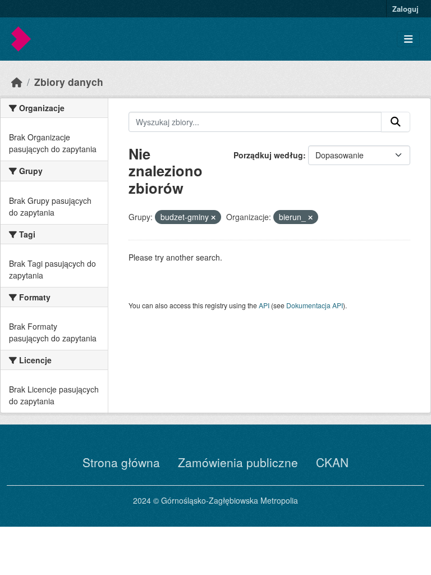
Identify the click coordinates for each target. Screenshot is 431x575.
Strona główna (121, 462)
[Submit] (395, 122)
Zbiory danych (68, 82)
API (264, 305)
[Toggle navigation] (408, 39)
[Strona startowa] (16, 82)
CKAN (332, 462)
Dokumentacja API (314, 305)
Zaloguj (405, 8)
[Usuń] (213, 217)
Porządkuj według (268, 155)
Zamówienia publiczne (238, 462)
